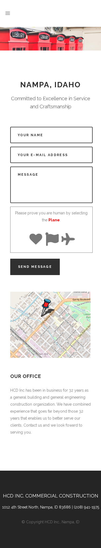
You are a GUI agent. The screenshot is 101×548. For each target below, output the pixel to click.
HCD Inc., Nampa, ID (62, 522)
